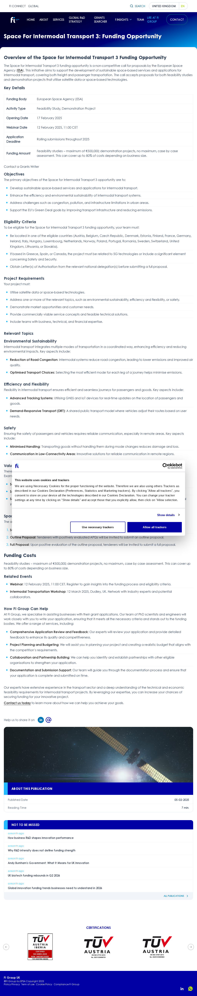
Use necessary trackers (98, 527)
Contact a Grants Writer (21, 166)
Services (58, 19)
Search (140, 6)
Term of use (27, 984)
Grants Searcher (100, 19)
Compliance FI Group (66, 984)
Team (140, 19)
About (43, 19)
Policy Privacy (12, 984)
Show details (166, 514)
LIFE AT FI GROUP (153, 19)
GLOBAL (33, 6)
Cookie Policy (44, 984)
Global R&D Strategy (77, 19)
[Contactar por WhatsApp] (190, 988)
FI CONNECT (17, 6)
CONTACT (177, 19)
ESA (20, 70)
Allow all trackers (154, 527)
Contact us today (17, 703)
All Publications (174, 896)
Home (31, 19)
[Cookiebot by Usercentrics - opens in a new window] (165, 466)
